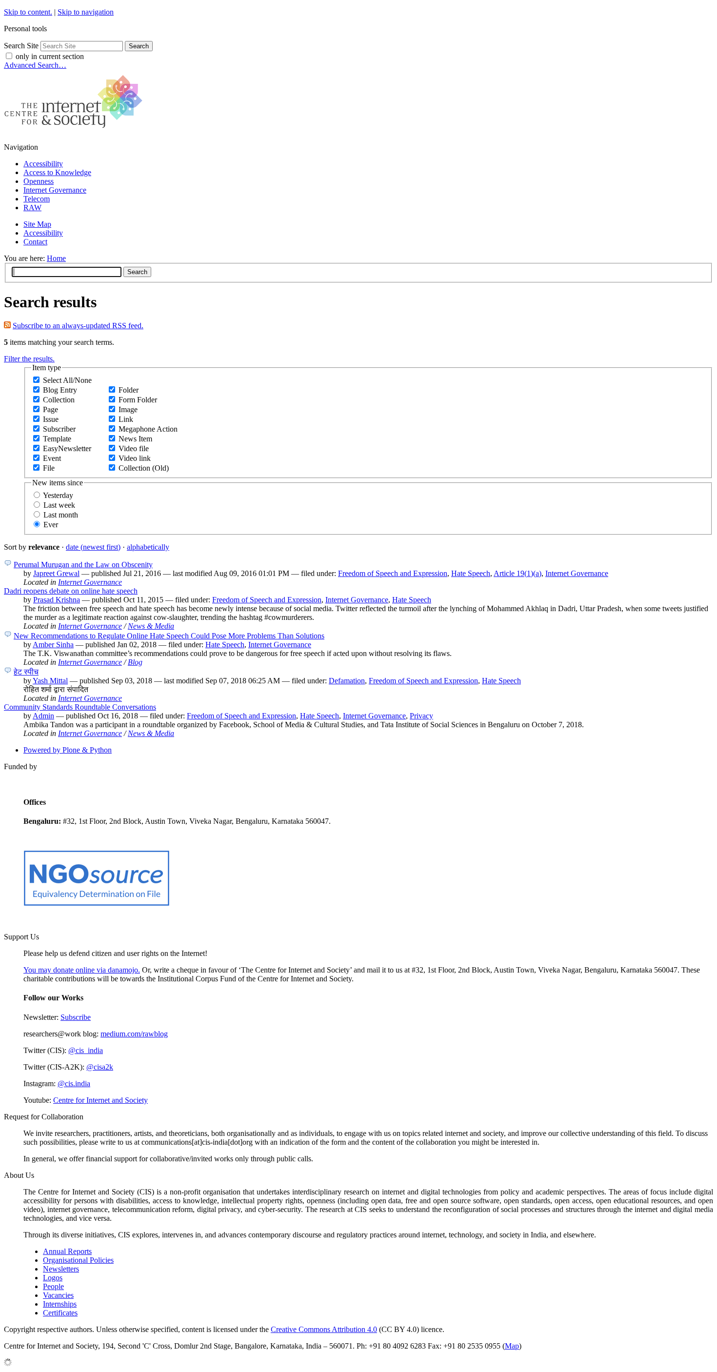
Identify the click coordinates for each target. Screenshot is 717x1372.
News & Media (151, 626)
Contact (35, 242)
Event (52, 458)
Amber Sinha (53, 644)
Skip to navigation (86, 12)
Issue (51, 419)
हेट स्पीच (26, 672)
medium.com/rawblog (134, 1034)
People (53, 1286)
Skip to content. (28, 12)
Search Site (21, 45)
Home (56, 258)
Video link (135, 458)
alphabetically (148, 547)
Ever (50, 524)
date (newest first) (93, 547)
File (49, 468)
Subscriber (59, 429)
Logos (52, 1277)
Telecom (36, 199)
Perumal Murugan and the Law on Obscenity (83, 564)
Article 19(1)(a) (517, 573)
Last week (59, 505)
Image (128, 409)
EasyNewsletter (67, 448)
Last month (60, 515)
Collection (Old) (144, 468)
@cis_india (85, 1050)
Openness (38, 181)
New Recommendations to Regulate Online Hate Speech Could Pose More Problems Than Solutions (169, 636)
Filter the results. (29, 359)
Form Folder (138, 400)
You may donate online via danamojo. (81, 970)
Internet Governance (54, 190)
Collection (59, 400)
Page (50, 409)
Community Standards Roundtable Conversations (80, 707)
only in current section (50, 56)
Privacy (421, 716)
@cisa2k (99, 1067)
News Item (135, 439)
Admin (43, 716)
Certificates (60, 1313)
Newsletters (61, 1269)
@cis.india (74, 1083)
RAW (32, 207)
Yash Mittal (50, 680)
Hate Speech (470, 573)
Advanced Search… (35, 65)
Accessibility (43, 163)
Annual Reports (67, 1251)
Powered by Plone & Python (67, 750)
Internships (60, 1304)
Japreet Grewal (56, 573)
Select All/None (67, 380)
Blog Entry (60, 390)
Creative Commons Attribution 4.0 (324, 1329)
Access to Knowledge (57, 172)
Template (57, 439)
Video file (134, 448)
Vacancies (58, 1295)
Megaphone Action (148, 429)
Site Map (37, 224)
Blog (135, 662)
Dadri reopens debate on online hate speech (71, 591)
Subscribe (75, 1017)
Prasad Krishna (56, 600)
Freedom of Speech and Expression (392, 573)
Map (512, 1346)
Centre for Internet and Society (100, 1100)
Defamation (347, 680)
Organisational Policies (78, 1260)
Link (126, 419)
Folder (129, 390)
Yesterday (58, 495)
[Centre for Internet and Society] (76, 130)
